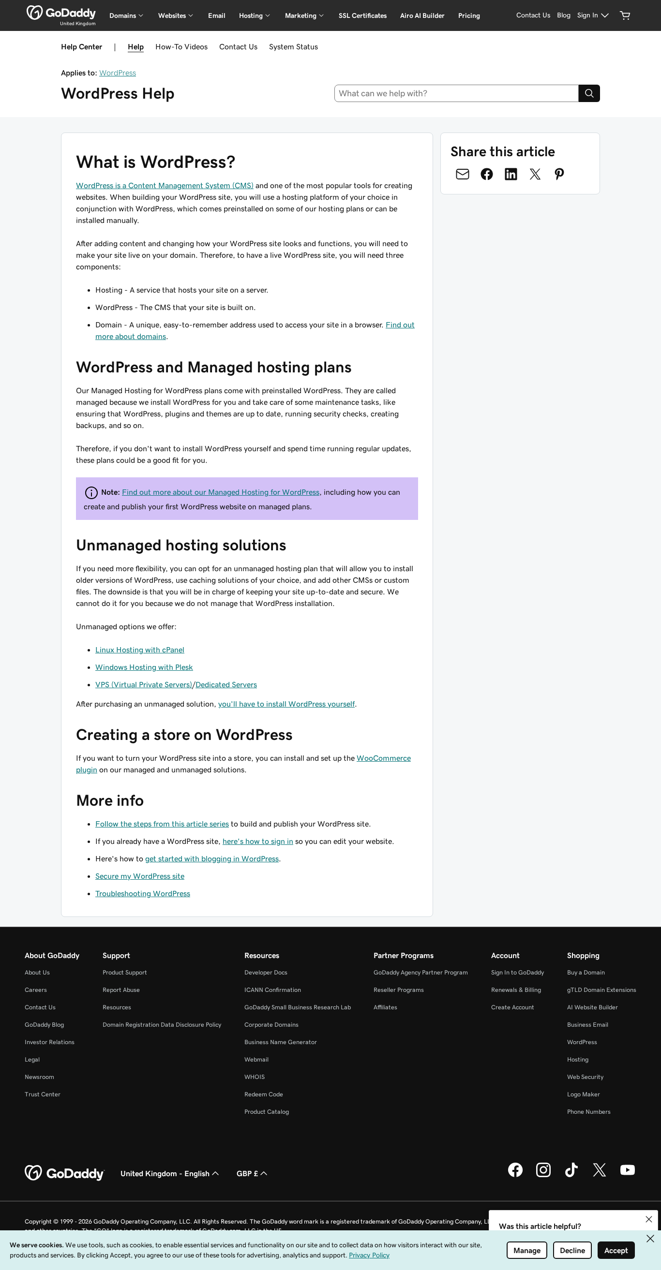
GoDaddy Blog (44, 1024)
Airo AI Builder (422, 15)
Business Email (587, 1024)
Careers (36, 990)
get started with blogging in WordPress (212, 858)
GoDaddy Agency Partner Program (421, 972)
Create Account (512, 1007)
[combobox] (457, 93)
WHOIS (254, 1077)
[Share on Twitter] (535, 174)
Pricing (469, 15)
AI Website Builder (592, 1007)
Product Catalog (266, 1111)
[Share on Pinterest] (559, 174)
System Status (293, 46)
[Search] (589, 93)
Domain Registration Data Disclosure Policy (162, 1024)
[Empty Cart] (625, 15)
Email (216, 15)
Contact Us (238, 46)
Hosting (577, 1059)
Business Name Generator (280, 1042)
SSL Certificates (363, 15)
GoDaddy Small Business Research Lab (297, 1007)
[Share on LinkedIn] (511, 174)
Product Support (125, 972)
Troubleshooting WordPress (142, 893)
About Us (37, 972)
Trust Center (42, 1094)
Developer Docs (265, 972)
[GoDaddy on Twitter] (599, 1176)
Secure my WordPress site (139, 876)
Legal (32, 1059)
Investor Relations (50, 1042)
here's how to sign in (258, 841)
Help (136, 46)
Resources (117, 1007)
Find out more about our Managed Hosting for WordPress (220, 492)
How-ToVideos (181, 46)
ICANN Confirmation (272, 990)
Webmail (256, 1059)
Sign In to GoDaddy (517, 972)
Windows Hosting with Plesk (144, 667)
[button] (649, 1219)
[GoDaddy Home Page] (65, 1173)
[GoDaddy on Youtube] (627, 1176)
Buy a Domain (586, 972)
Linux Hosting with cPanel (139, 649)
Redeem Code (263, 1094)
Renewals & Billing (516, 990)
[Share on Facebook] (487, 174)
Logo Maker (583, 1094)
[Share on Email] (463, 174)
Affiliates (385, 1007)
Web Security (585, 1077)
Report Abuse (121, 990)
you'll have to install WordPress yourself (286, 704)
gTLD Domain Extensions (601, 990)
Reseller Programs (399, 990)
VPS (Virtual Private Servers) (143, 684)
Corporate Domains (271, 1024)
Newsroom (39, 1077)
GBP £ (247, 1173)
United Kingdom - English (165, 1173)
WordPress (117, 72)
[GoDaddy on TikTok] (571, 1176)
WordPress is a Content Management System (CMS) (165, 185)
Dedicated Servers (226, 684)
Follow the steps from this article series (162, 823)
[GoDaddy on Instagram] (543, 1176)
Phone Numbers (589, 1111)
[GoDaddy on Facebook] (515, 1176)
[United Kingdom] (61, 12)
